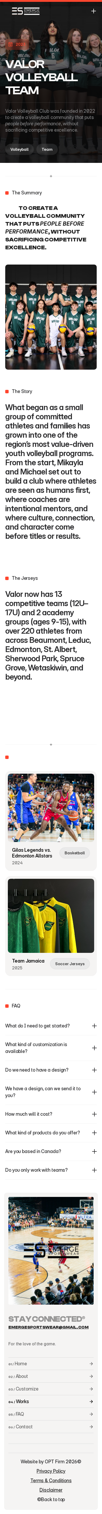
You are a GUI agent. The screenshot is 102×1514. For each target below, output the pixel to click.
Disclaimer (51, 1490)
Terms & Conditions (51, 1480)
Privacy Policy (51, 1471)
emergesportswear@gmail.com (48, 1327)
